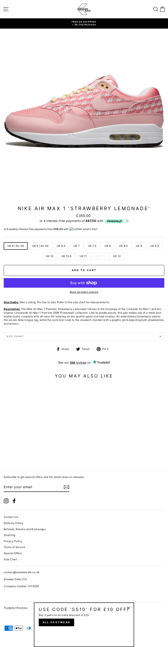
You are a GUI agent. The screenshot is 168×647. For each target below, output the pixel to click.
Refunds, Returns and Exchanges (25, 529)
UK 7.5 (92, 245)
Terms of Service (14, 547)
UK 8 (108, 245)
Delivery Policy (13, 523)
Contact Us (11, 517)
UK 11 (83, 256)
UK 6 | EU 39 (15, 245)
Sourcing (9, 535)
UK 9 (139, 245)
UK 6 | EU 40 (40, 245)
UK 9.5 (154, 245)
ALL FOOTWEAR (56, 622)
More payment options (84, 292)
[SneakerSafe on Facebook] (14, 500)
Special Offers (13, 553)
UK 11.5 (100, 256)
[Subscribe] (66, 487)
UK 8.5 (123, 245)
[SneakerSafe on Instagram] (6, 500)
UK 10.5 (66, 256)
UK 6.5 (61, 245)
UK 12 (117, 256)
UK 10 (49, 256)
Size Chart (15, 336)
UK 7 (77, 245)
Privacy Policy (13, 541)
